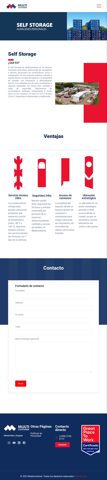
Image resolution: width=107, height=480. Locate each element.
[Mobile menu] (98, 6)
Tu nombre (20, 291)
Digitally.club (80, 476)
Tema (17, 327)
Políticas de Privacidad (36, 434)
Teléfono (19, 303)
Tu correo (19, 315)
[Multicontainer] (16, 6)
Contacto (62, 445)
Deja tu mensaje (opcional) (27, 339)
